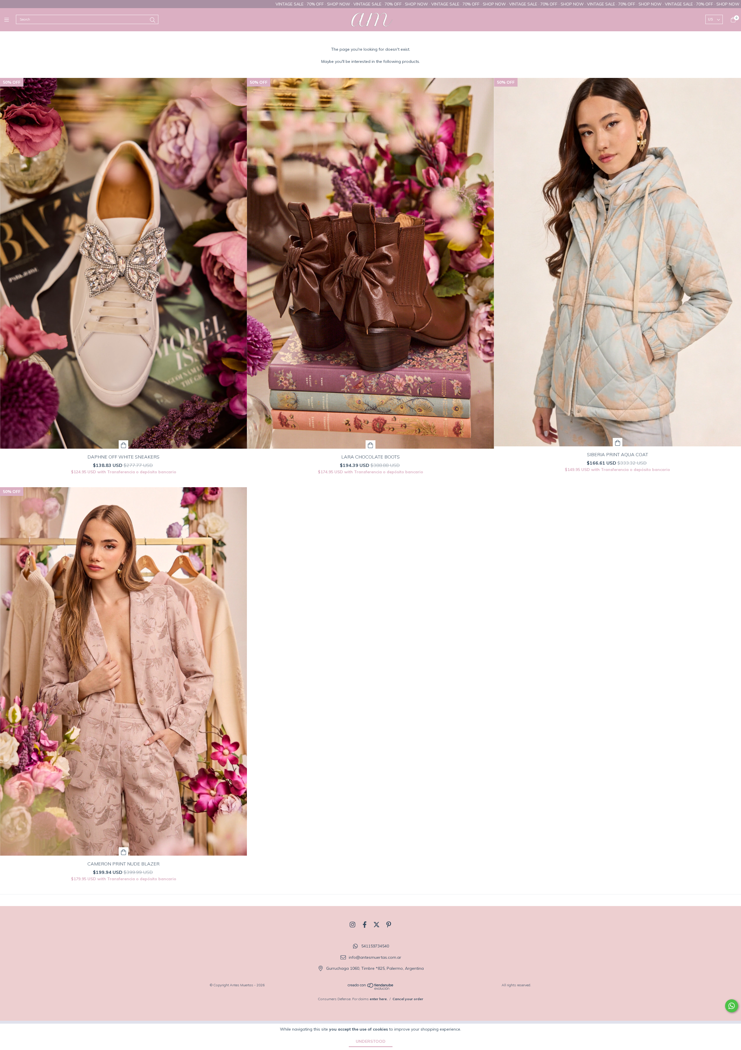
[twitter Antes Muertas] (376, 925)
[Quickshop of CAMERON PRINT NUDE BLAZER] (124, 851)
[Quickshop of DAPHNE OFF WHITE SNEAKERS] (124, 444)
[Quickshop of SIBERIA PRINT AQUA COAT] (618, 442)
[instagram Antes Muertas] (352, 925)
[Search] (152, 20)
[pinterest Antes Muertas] (388, 925)
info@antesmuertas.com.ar (375, 957)
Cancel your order (407, 999)
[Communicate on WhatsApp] (731, 1005)
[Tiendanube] (371, 989)
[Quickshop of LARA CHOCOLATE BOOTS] (370, 444)
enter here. (379, 999)
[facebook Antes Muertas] (364, 925)
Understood (371, 1041)
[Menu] (10, 19)
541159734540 (375, 946)
